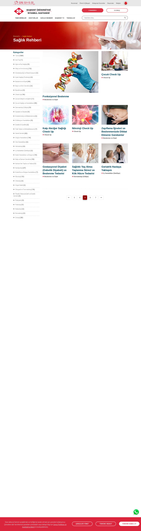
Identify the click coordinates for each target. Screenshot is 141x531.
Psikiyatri (18, 200)
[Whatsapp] (136, 512)
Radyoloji (18, 209)
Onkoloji (18, 181)
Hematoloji (19, 146)
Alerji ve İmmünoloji (21, 68)
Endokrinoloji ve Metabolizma (25, 116)
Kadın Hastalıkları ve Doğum (24, 155)
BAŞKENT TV (59, 15)
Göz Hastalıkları (20, 142)
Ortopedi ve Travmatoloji (23, 189)
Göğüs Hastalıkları (21, 138)
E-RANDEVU (93, 10)
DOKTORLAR (33, 15)
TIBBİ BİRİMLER (20, 15)
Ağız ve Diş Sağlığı (21, 64)
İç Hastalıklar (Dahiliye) (22, 150)
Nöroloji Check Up (82, 128)
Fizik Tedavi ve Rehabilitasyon (25, 129)
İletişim (117, 1)
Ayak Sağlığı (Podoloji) (22, 77)
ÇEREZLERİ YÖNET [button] (82, 524)
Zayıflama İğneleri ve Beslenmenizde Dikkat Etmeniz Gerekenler (114, 131)
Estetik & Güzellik (20, 125)
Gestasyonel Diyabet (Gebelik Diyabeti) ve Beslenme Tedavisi (54, 170)
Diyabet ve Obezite (21, 112)
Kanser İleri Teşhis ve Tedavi (24, 163)
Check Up (18, 94)
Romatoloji (19, 213)
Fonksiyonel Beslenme (56, 96)
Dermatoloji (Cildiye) (22, 107)
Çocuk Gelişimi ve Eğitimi (23, 99)
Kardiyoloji (19, 168)
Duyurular (109, 1)
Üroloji (17, 217)
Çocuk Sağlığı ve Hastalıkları (24, 103)
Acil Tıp (17, 60)
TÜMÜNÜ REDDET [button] (106, 524)
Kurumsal (73, 1)
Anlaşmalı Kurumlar (97, 1)
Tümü (17, 55)
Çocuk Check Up (111, 74)
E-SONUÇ (117, 10)
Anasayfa (16, 36)
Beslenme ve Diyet (21, 81)
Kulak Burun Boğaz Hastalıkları (25, 172)
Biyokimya (18, 90)
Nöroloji (18, 176)
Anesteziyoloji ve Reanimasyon (25, 73)
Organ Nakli (19, 185)
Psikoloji (18, 204)
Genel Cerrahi (19, 133)
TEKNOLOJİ (70, 15)
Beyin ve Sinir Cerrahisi (22, 86)
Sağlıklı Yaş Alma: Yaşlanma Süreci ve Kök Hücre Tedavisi (83, 170)
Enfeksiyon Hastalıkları (22, 120)
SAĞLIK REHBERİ (46, 15)
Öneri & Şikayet (84, 1)
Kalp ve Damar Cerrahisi (23, 159)
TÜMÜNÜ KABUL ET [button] (129, 524)
